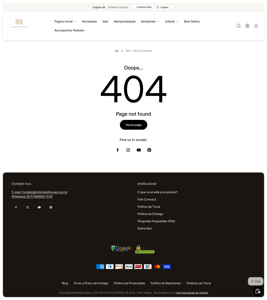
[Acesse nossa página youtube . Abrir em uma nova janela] (138, 150)
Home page (133, 125)
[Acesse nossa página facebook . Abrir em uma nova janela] (117, 150)
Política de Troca (148, 206)
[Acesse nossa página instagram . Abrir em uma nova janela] (128, 150)
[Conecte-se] (247, 26)
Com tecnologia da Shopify (192, 292)
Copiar (165, 7)
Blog (65, 283)
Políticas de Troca (199, 283)
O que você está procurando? (157, 192)
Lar (117, 50)
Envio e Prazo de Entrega (91, 283)
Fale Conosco (146, 199)
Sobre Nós (144, 228)
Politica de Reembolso (166, 283)
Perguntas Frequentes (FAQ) (156, 221)
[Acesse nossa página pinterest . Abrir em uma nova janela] (149, 150)
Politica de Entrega (150, 214)
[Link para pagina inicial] (133, 249)
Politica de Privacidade (129, 283)
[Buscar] (239, 26)
